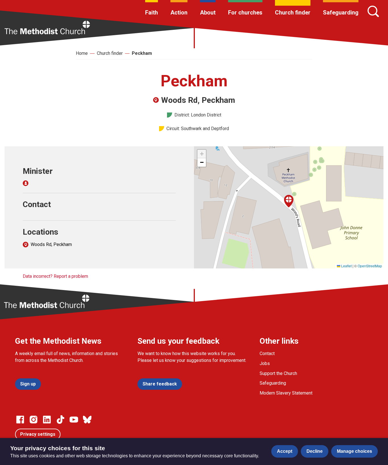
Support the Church (278, 373)
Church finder (292, 12)
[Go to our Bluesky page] (87, 419)
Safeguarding (340, 12)
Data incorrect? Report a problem (55, 276)
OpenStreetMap (370, 265)
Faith (151, 12)
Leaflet (346, 265)
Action (178, 12)
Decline (314, 451)
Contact (267, 353)
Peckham (142, 53)
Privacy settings (37, 434)
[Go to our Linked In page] (47, 419)
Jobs (265, 363)
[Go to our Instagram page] (33, 419)
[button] (288, 201)
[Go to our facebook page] (20, 419)
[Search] (373, 11)
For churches (245, 12)
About (208, 12)
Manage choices (354, 451)
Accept (284, 451)
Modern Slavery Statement (286, 393)
